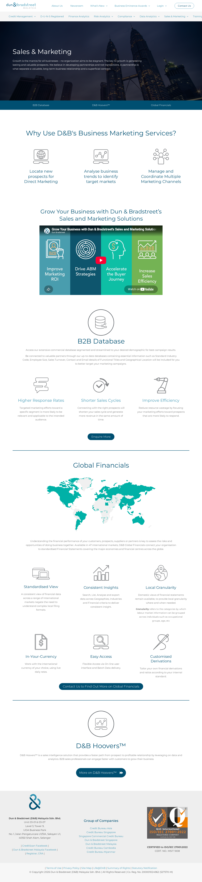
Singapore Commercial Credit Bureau (101, 836)
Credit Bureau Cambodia (101, 847)
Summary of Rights (118, 867)
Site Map (86, 867)
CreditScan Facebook (34, 845)
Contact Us (184, 5)
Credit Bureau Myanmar (101, 851)
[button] (105, 5)
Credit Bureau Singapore (101, 832)
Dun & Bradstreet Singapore (101, 839)
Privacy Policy (71, 867)
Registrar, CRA (34, 853)
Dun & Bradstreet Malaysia (101, 843)
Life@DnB (99, 867)
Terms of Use (53, 867)
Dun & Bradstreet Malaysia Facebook (34, 849)
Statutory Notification (144, 867)
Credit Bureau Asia (101, 828)
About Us (57, 5)
